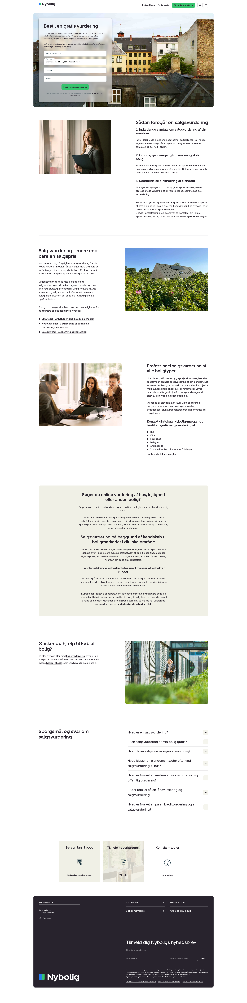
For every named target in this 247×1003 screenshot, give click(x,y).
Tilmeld (202, 958)
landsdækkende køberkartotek (134, 604)
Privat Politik (97, 93)
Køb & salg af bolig (180, 910)
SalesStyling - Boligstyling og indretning (64, 332)
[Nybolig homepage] (59, 977)
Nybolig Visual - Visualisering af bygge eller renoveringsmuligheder (66, 325)
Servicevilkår (75, 96)
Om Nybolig (132, 902)
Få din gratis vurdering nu (75, 87)
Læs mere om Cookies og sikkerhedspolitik (141, 981)
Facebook (47, 918)
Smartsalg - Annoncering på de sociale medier (68, 319)
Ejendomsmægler (135, 910)
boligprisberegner (112, 507)
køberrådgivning (75, 656)
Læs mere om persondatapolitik (169, 981)
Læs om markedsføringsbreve (193, 981)
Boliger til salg (178, 902)
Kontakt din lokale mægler (161, 454)
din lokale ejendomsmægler (191, 216)
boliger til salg (54, 663)
